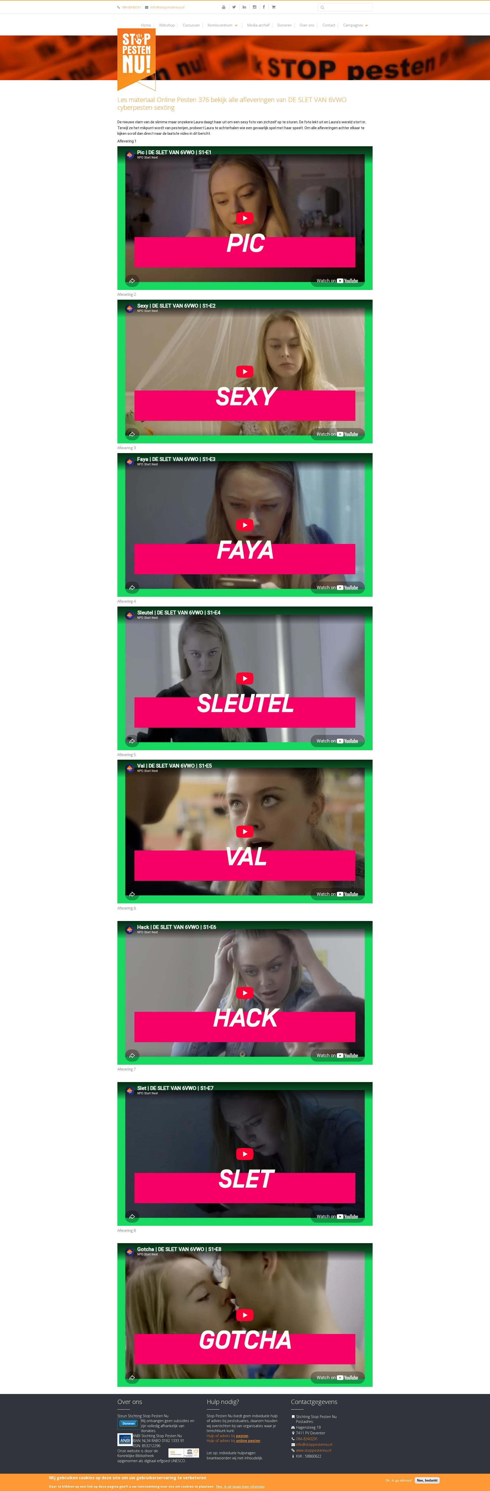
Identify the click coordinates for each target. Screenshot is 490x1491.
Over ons (307, 25)
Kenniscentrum (220, 25)
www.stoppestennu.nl (313, 1450)
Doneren (284, 25)
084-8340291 (131, 7)
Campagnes (353, 25)
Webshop (167, 25)
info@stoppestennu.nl (167, 7)
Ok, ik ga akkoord (398, 1480)
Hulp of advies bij (227, 1435)
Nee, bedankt (427, 1480)
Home (146, 25)
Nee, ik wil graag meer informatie (240, 1486)
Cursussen (191, 25)
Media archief (258, 25)
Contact (328, 25)
